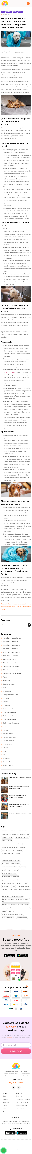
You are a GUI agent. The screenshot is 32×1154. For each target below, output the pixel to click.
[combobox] (16, 625)
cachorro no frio (24, 834)
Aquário (5, 677)
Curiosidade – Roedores (11, 723)
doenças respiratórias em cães (11, 863)
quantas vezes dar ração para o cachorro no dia (15, 900)
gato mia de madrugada (9, 880)
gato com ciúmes (13, 870)
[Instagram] (19, 1088)
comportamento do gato (9, 847)
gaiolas (22, 867)
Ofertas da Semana (22, 1102)
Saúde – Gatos (8, 765)
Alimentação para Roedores (12, 673)
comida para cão (7, 840)
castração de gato (7, 837)
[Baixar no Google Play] (22, 955)
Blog (3, 11)
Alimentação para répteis (11, 670)
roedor (4, 911)
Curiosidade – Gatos (9, 712)
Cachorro (8, 11)
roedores (11, 911)
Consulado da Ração (11, 1144)
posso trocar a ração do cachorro (20, 890)
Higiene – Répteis (8, 741)
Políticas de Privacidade (23, 1099)
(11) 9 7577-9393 (16, 1082)
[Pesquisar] (29, 625)
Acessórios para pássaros (11, 645)
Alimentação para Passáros (12, 663)
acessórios (5, 831)
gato (3, 870)
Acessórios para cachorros (12, 638)
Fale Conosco (20, 1109)
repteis (22, 908)
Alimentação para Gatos (11, 659)
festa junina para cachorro (10, 867)
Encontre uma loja (21, 1105)
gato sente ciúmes (23, 886)
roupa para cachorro (8, 917)
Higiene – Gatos (8, 733)
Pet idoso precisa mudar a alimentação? (20, 777)
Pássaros (6, 748)
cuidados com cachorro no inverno (12, 850)
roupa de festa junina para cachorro (12, 914)
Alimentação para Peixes (11, 666)
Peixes (5, 751)
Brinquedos (7, 691)
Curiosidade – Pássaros (11, 716)
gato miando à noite (8, 883)
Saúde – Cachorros (9, 762)
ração (3, 908)
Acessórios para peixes (10, 649)
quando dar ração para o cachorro (12, 896)
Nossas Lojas (7, 744)
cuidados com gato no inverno (11, 854)
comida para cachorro (22, 837)
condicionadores (11, 372)
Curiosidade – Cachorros (11, 709)
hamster (4, 890)
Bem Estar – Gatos (9, 684)
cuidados (22, 847)
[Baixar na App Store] (9, 955)
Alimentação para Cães (10, 656)
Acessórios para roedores (11, 652)
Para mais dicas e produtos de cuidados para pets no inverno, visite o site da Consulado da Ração (16, 606)
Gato (14, 11)
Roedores (6, 758)
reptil (28, 908)
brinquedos (5, 834)
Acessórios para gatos (10, 641)
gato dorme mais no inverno (10, 876)
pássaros (4, 893)
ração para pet (12, 908)
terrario (4, 921)
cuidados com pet (7, 857)
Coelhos (5, 702)
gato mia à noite (22, 883)
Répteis (5, 755)
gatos (13, 886)
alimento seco (23, 831)
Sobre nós (19, 1096)
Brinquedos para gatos (10, 695)
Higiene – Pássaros (9, 737)
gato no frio (5, 886)
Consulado (6, 705)
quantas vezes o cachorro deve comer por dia (15, 904)
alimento (13, 831)
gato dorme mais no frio (9, 873)
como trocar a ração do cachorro (12, 844)
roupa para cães (22, 917)
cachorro (14, 834)
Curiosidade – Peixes (10, 719)
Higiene (20, 11)
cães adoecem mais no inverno (11, 860)
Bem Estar (6, 680)
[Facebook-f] (14, 1088)
